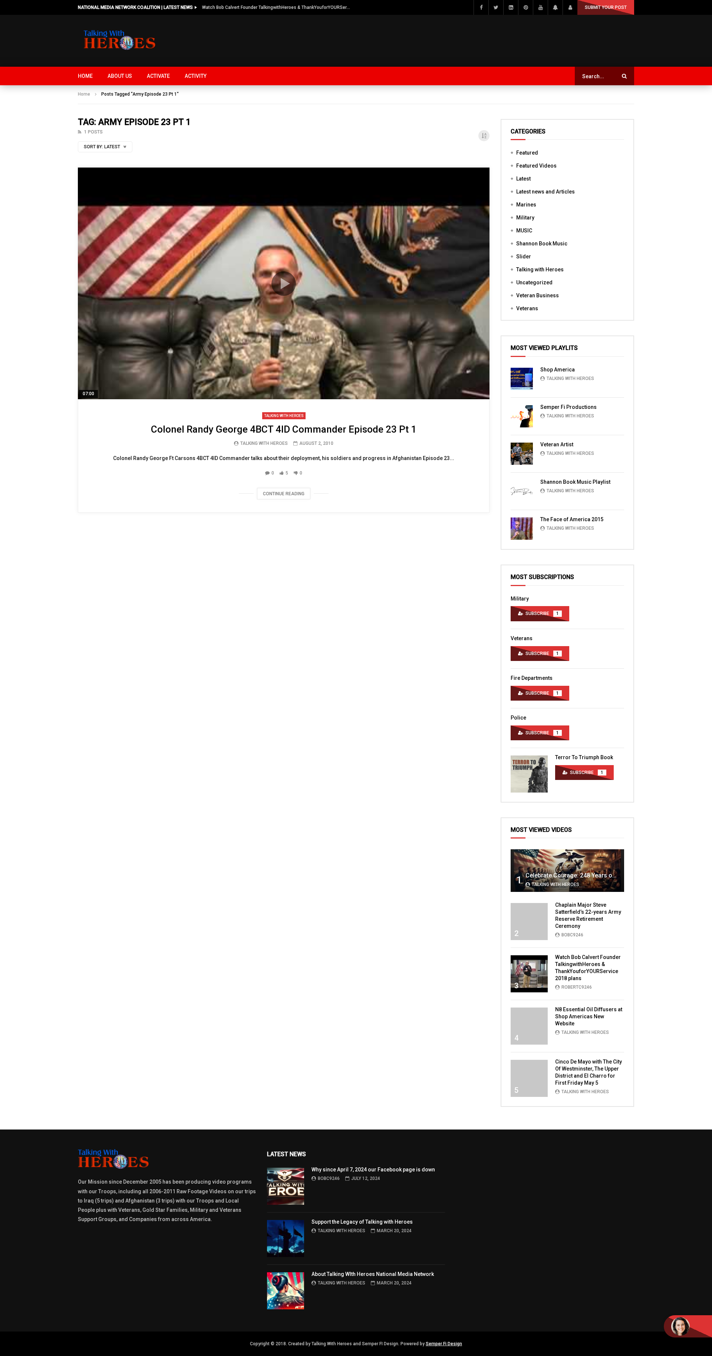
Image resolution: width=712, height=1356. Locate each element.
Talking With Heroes (264, 443)
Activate (158, 76)
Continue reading (283, 493)
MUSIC (524, 231)
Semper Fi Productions (568, 407)
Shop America (557, 370)
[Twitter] (495, 7)
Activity (196, 76)
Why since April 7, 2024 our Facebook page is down (373, 1170)
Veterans (527, 308)
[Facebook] (481, 7)
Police (518, 718)
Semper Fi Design (444, 1343)
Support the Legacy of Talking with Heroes (362, 1222)
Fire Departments (532, 678)
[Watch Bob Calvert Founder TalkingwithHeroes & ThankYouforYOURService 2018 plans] (529, 973)
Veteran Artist (556, 444)
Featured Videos (536, 166)
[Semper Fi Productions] (522, 416)
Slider (523, 256)
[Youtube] (540, 7)
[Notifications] (555, 7)
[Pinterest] (525, 7)
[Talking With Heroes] (120, 41)
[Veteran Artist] (522, 454)
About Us (120, 76)
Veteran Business (537, 295)
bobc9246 (572, 934)
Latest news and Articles (545, 192)
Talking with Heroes (284, 416)
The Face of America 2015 (571, 519)
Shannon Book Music (541, 244)
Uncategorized (534, 282)
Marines (526, 205)
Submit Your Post (606, 7)
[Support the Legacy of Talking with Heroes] (285, 1238)
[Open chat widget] (688, 1326)
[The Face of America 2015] (522, 528)
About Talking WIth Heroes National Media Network (373, 1274)
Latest (523, 179)
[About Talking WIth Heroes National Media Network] (285, 1290)
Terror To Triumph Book (584, 757)
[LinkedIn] (510, 7)
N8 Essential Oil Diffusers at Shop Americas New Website (588, 1016)
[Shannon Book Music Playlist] (522, 491)
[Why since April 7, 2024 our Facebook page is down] (285, 1186)
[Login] (570, 7)
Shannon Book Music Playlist (575, 482)
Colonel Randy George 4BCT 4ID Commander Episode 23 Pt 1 (283, 429)
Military (525, 218)
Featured (527, 153)
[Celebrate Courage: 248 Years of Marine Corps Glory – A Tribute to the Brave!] (567, 870)
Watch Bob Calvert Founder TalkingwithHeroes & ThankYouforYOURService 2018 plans (276, 7)
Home (85, 76)
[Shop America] (522, 379)
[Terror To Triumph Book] (529, 774)
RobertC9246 (576, 987)
